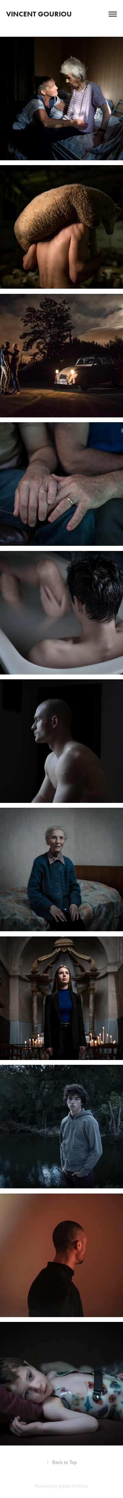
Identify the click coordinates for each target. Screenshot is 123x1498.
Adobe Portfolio (73, 1486)
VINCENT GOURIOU (39, 14)
